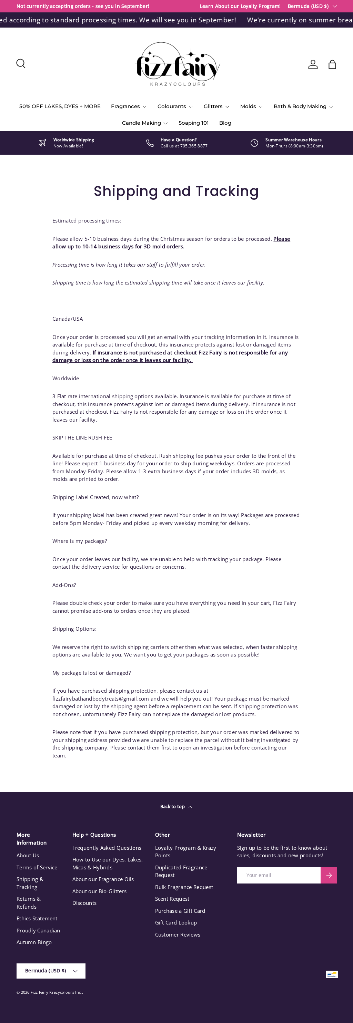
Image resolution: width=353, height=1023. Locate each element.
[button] (332, 64)
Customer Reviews (178, 934)
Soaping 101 (194, 123)
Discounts (84, 902)
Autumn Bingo (34, 942)
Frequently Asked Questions (107, 847)
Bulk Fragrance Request (184, 887)
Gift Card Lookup (176, 922)
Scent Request (172, 898)
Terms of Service (37, 867)
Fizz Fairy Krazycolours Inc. (56, 992)
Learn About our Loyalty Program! (240, 6)
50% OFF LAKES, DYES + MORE (60, 106)
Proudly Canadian (38, 930)
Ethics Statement (37, 918)
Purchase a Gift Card (180, 910)
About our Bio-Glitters (99, 891)
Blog (225, 123)
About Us (28, 855)
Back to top (173, 806)
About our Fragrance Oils (103, 879)
